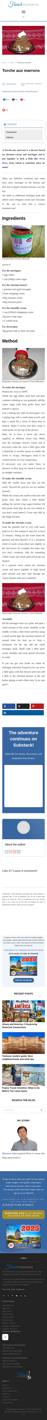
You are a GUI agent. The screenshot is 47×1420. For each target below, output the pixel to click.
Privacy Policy (7, 1403)
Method (10, 137)
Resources (6, 1308)
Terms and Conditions (10, 1400)
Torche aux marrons (21, 70)
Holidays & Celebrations (11, 1326)
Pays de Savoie (18, 91)
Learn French (7, 1311)
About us (5, 1385)
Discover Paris (7, 1320)
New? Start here (8, 1305)
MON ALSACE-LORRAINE (11, 1364)
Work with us (7, 1388)
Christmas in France (9, 1329)
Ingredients (12, 132)
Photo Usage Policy (9, 1391)
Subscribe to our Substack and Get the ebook (23, 950)
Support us (6, 1394)
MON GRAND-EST (8, 1348)
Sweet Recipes (31, 91)
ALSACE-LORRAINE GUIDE (11, 1354)
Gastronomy (7, 91)
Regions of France (9, 1323)
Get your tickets (8, 1317)
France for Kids (7, 1314)
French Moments (11, 84)
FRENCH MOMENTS (9, 1361)
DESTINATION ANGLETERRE (12, 1351)
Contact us (6, 1397)
